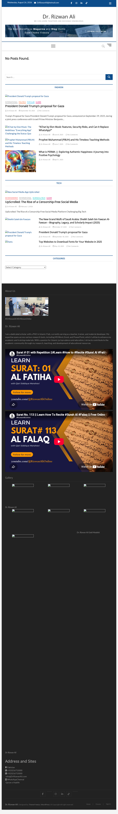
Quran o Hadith (12, 782)
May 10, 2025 (59, 246)
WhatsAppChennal (15, 779)
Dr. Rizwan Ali (59, 16)
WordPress (45, 804)
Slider (38, 102)
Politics (22, 102)
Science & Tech (39, 198)
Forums (98, 804)
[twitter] (49, 791)
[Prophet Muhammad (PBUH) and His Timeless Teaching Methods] (20, 143)
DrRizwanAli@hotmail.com (48, 2)
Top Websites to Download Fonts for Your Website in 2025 (70, 241)
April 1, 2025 (58, 159)
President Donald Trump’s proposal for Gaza (34, 106)
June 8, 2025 (58, 135)
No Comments (44, 111)
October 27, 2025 (60, 227)
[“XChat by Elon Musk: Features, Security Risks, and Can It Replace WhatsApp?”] (20, 130)
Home (88, 804)
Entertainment (11, 198)
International (11, 102)
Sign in (108, 804)
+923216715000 (14, 770)
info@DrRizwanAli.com (16, 776)
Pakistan (11, 767)
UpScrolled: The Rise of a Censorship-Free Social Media (41, 202)
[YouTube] (75, 791)
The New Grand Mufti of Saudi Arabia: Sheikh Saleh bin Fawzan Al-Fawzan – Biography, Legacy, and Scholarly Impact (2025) (74, 221)
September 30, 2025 (27, 111)
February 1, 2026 (26, 206)
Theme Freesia (34, 804)
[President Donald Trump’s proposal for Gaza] (59, 96)
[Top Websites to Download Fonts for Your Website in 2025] (20, 241)
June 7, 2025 (58, 144)
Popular (31, 102)
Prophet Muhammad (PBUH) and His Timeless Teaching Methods (74, 139)
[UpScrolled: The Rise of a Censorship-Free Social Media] (59, 192)
